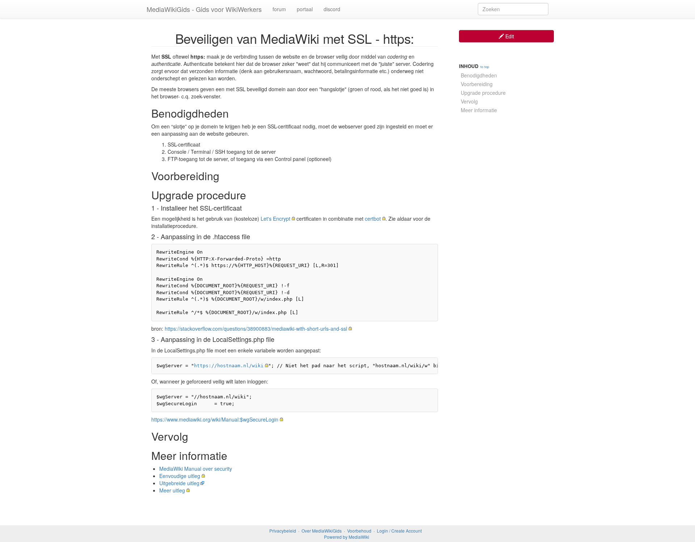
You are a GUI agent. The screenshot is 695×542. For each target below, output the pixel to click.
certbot (373, 218)
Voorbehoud (359, 531)
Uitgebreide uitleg (179, 483)
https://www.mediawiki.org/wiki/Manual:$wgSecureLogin (214, 419)
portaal (305, 9)
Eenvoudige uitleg (179, 475)
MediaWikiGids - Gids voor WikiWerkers (204, 9)
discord (332, 9)
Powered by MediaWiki (346, 537)
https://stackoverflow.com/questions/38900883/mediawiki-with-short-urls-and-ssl (256, 328)
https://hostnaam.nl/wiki (229, 365)
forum (279, 9)
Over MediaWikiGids (322, 531)
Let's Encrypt (275, 218)
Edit (509, 36)
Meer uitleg (172, 490)
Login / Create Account (399, 531)
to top (484, 66)
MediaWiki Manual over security (195, 468)
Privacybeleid (282, 531)
